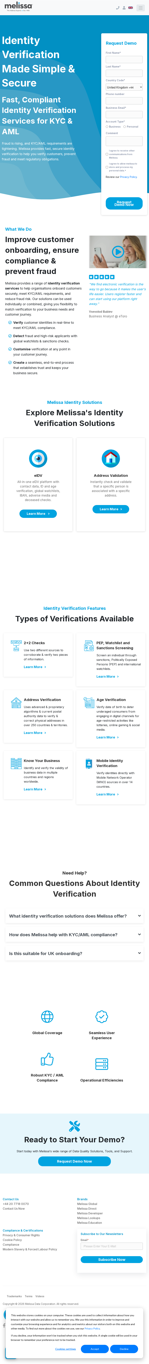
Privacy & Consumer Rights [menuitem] (21, 1235)
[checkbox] (124, 127)
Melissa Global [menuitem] (87, 1204)
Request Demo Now (74, 1161)
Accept (95, 1348)
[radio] (115, 127)
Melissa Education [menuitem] (89, 1222)
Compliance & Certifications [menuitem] (23, 1230)
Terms (29, 1296)
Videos (39, 1296)
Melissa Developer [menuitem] (90, 1213)
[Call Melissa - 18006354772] (118, 8)
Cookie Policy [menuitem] (12, 1240)
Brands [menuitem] (82, 1199)
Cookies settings (65, 1348)
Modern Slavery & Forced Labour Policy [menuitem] (30, 1249)
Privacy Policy (92, 1328)
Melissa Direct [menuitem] (86, 1208)
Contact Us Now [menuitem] (14, 1208)
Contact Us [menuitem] (11, 1199)
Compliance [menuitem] (11, 1244)
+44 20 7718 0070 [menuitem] (16, 1204)
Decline (124, 1348)
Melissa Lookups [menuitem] (88, 1218)
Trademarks (14, 1296)
